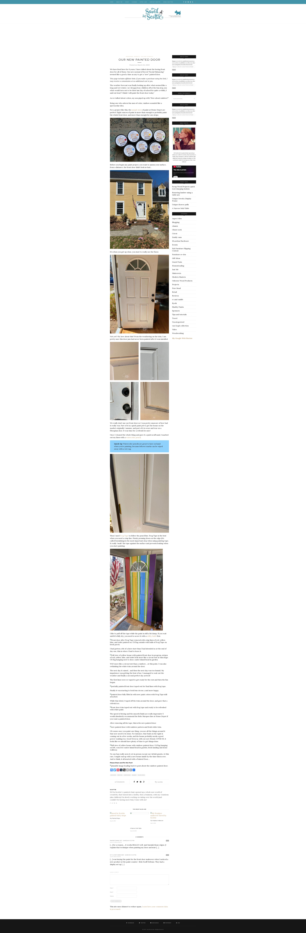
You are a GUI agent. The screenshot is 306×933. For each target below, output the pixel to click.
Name (111, 888)
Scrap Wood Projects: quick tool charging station (183, 187)
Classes (134, 2)
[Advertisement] (153, 39)
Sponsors (176, 311)
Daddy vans (177, 237)
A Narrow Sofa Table (135, 828)
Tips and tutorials (147, 56)
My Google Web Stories (182, 338)
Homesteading (178, 266)
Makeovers (129, 56)
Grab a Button (168, 2)
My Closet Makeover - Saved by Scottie (123, 855)
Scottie (160, 782)
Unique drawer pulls (180, 204)
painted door (127, 775)
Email (111, 892)
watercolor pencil (133, 437)
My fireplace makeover (156, 820)
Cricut (174, 233)
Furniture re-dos (179, 254)
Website (112, 896)
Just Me (175, 269)
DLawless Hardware (180, 241)
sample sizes (137, 110)
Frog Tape (124, 536)
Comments (119, 782)
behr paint (113, 775)
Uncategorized (178, 322)
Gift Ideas (176, 258)
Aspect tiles (177, 218)
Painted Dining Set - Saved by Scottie (122, 840)
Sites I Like (143, 2)
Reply (167, 840)
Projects (137, 56)
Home (111, 2)
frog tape (120, 775)
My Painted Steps (115, 818)
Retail (174, 292)
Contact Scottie (155, 2)
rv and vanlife (177, 299)
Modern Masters (179, 277)
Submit (174, 69)
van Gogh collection (180, 326)
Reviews (175, 296)
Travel (174, 318)
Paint (127, 2)
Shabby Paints (178, 307)
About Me (119, 2)
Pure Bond (176, 288)
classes (175, 226)
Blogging (175, 222)
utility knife (151, 636)
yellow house (141, 775)
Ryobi (174, 303)
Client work (177, 230)
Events (175, 245)
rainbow (134, 775)
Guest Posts (177, 262)
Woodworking (178, 333)
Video (174, 329)
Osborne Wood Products (182, 281)
